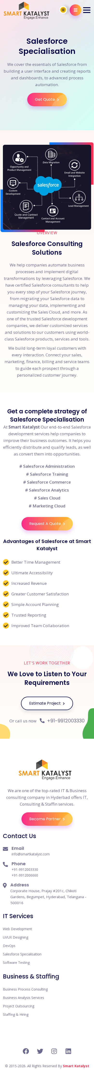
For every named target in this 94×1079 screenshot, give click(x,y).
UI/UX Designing (15, 937)
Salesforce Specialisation (22, 954)
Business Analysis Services (23, 997)
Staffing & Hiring (15, 1014)
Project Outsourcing (18, 1006)
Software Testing (16, 962)
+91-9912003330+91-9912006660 (25, 872)
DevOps (9, 945)
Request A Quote (45, 523)
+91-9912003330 (65, 720)
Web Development (17, 929)
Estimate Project (45, 703)
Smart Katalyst (76, 1066)
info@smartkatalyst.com (31, 854)
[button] (86, 10)
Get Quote (45, 99)
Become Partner (45, 819)
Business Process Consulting (25, 989)
